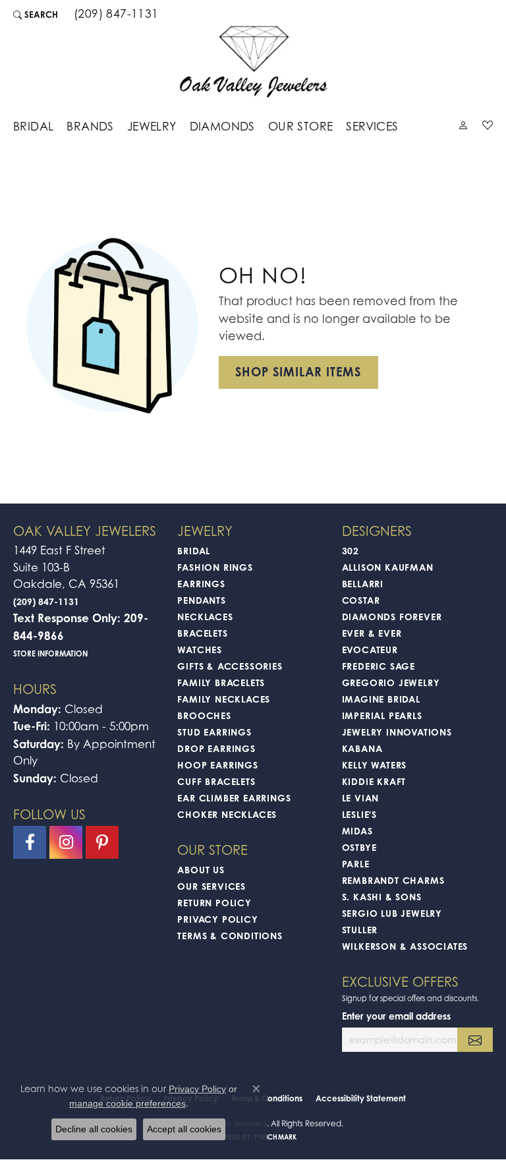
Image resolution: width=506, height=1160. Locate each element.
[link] (115, 14)
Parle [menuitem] (356, 863)
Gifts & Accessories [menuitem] (229, 666)
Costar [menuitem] (361, 600)
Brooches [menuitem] (204, 715)
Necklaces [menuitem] (205, 616)
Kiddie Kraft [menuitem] (374, 781)
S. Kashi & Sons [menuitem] (382, 896)
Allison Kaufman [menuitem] (388, 567)
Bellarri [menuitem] (362, 583)
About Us (200, 869)
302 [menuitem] (350, 550)
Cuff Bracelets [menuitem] (216, 781)
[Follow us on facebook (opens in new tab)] (29, 842)
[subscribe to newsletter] (475, 1040)
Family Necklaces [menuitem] (223, 699)
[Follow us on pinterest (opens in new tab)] (102, 842)
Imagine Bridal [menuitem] (381, 699)
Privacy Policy (217, 919)
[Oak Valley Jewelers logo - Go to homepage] (253, 62)
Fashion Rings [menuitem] (214, 567)
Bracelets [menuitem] (202, 633)
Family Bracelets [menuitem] (221, 682)
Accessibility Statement (361, 1098)
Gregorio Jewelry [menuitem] (391, 682)
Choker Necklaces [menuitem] (227, 814)
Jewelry (152, 126)
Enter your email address (396, 1016)
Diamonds (222, 126)
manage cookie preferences (127, 1103)
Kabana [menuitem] (362, 748)
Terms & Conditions (229, 935)
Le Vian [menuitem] (361, 797)
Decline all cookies (93, 1129)
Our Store (300, 126)
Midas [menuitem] (357, 830)
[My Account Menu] (463, 128)
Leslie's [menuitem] (359, 814)
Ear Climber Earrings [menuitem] (234, 797)
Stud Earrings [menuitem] (214, 732)
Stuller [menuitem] (360, 929)
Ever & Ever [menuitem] (372, 633)
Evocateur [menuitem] (370, 649)
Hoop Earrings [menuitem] (217, 764)
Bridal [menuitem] (193, 550)
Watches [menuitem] (199, 649)
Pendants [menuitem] (201, 600)
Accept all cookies (184, 1129)
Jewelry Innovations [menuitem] (397, 732)
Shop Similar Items (298, 371)
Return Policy (214, 902)
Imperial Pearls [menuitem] (382, 715)
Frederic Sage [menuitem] (378, 666)
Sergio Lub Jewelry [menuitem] (392, 913)
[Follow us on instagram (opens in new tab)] (65, 842)
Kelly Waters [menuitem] (374, 764)
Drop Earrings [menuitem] (216, 748)
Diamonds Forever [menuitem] (392, 616)
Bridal (33, 126)
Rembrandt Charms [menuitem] (393, 880)
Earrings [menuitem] (201, 583)
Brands (90, 126)
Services (372, 126)
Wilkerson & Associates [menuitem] (405, 946)
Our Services (211, 886)
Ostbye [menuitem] (359, 847)
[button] (35, 14)
